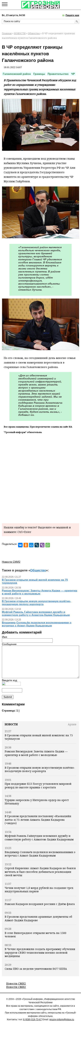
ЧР (73, 73)
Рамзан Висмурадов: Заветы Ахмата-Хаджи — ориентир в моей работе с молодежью (36, 753)
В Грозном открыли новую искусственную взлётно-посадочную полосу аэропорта (40, 769)
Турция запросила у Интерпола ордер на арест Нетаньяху (37, 801)
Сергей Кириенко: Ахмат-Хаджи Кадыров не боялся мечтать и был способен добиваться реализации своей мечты (40, 871)
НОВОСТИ (20, 33)
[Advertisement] (40, 478)
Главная (7, 33)
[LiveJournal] (36, 545)
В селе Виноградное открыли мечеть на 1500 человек (35, 934)
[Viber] (42, 545)
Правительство (58, 73)
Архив (72, 724)
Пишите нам (72, 15)
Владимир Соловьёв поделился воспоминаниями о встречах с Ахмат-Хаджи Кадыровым (40, 853)
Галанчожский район (17, 73)
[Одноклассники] (26, 545)
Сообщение (9, 644)
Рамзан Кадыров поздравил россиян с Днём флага (40, 904)
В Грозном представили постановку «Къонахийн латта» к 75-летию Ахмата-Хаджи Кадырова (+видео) (38, 819)
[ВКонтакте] (20, 545)
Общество (34, 33)
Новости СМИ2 (16, 983)
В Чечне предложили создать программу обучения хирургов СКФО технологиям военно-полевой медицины (40, 952)
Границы (39, 73)
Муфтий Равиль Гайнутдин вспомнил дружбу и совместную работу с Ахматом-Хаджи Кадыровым (39, 837)
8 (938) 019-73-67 (32, 1019)
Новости (11, 724)
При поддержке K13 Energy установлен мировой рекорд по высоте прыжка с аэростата (38, 785)
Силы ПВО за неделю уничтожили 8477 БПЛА (36, 968)
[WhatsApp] (47, 545)
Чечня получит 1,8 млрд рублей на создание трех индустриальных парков (39, 889)
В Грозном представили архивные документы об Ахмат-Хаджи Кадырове (38, 918)
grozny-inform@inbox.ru (61, 1019)
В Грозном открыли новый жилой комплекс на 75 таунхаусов (39, 736)
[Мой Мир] (31, 545)
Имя (4, 636)
